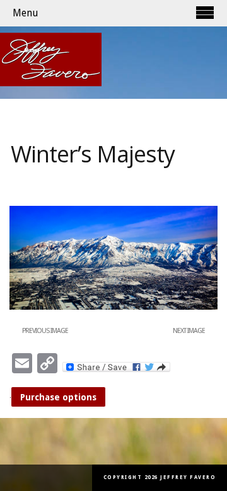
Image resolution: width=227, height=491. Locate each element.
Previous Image (45, 331)
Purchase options (58, 397)
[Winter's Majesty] (113, 307)
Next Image (189, 331)
